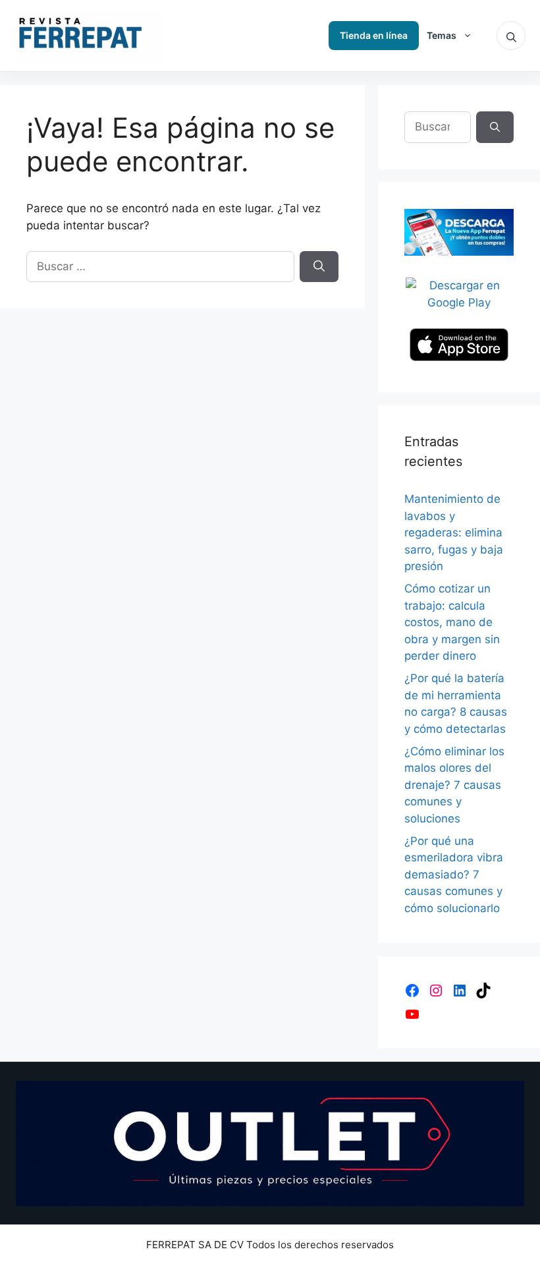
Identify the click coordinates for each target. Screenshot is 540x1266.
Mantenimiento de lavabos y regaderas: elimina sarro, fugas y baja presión (453, 532)
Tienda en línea (374, 35)
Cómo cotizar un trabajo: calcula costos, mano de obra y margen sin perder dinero (452, 622)
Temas (441, 35)
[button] (511, 35)
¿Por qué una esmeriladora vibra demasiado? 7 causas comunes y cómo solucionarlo (453, 874)
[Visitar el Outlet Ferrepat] (270, 1143)
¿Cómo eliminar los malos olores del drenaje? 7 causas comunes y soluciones (454, 785)
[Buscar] (319, 267)
